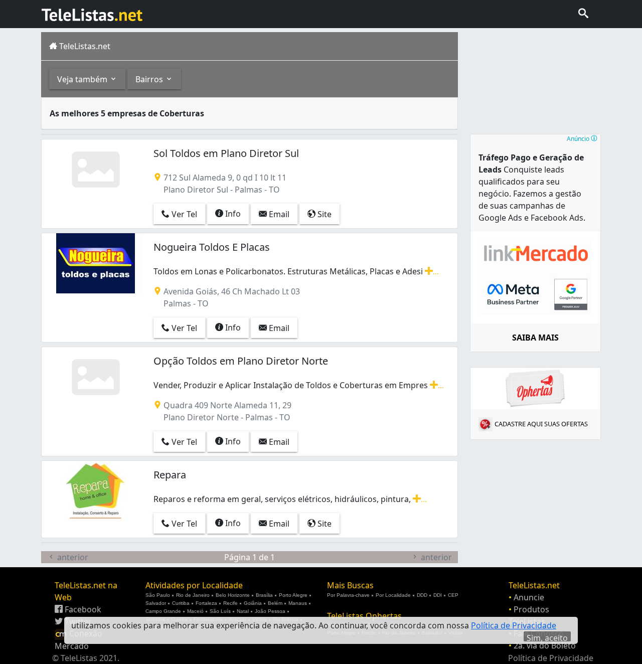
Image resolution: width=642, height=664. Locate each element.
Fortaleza (206, 603)
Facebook (82, 609)
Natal (243, 611)
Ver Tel (183, 214)
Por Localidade (393, 595)
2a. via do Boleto (545, 645)
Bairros (150, 79)
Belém (275, 603)
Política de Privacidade (550, 657)
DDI (437, 595)
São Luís (220, 611)
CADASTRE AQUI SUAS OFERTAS (541, 423)
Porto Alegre (293, 595)
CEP (453, 595)
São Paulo (157, 595)
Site (323, 214)
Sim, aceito (547, 636)
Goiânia (253, 603)
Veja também (83, 79)
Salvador (155, 603)
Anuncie (529, 597)
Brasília (264, 595)
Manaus (297, 603)
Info (232, 213)
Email (278, 214)
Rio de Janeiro (193, 595)
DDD (422, 595)
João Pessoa (270, 611)
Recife (230, 603)
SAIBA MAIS (535, 337)
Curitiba (181, 603)
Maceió (195, 611)
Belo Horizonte (233, 595)
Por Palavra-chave (348, 595)
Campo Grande (163, 611)
